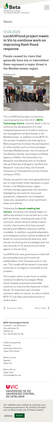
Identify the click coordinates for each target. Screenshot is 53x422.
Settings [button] (8, 415)
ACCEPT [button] (19, 415)
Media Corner (9, 357)
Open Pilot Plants (11, 351)
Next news (40, 308)
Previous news (14, 308)
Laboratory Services (12, 348)
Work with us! (9, 369)
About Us (7, 363)
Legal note (8, 372)
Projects (7, 345)
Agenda (7, 360)
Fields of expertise (12, 342)
